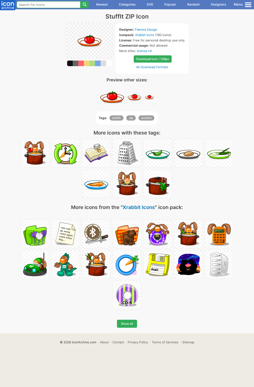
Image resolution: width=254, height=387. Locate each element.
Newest (102, 4)
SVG (150, 4)
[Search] (84, 4)
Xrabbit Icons (144, 35)
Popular (170, 4)
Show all (127, 324)
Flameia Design (146, 29)
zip (131, 118)
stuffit (116, 118)
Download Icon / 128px (152, 59)
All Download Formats (152, 67)
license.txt (144, 51)
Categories (127, 4)
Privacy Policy (138, 342)
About (104, 342)
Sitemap (188, 342)
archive (146, 118)
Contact (118, 342)
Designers (218, 4)
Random (193, 4)
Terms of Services (165, 342)
